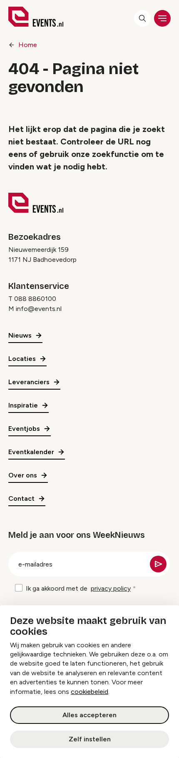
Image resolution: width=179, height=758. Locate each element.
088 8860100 (35, 299)
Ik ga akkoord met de (78, 588)
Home (27, 45)
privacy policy (111, 588)
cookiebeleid (89, 692)
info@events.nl (39, 309)
